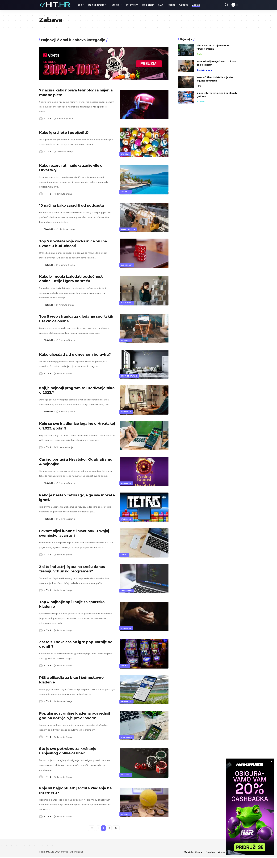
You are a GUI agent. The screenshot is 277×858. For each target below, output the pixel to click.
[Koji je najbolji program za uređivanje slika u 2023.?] (144, 400)
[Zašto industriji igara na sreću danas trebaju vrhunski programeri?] (144, 578)
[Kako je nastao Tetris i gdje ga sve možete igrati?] (144, 507)
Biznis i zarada (204, 70)
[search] (226, 4)
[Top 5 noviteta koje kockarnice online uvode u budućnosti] (144, 253)
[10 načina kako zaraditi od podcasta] (144, 217)
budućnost (126, 265)
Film (199, 86)
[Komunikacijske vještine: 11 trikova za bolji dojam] (186, 66)
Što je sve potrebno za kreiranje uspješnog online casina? (67, 750)
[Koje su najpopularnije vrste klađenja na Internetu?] (144, 802)
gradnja (125, 192)
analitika (125, 775)
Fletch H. (48, 229)
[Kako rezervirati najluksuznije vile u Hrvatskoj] (144, 180)
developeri (126, 590)
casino (124, 666)
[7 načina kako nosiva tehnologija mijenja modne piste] (144, 104)
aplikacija (126, 701)
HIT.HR (47, 118)
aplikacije (126, 412)
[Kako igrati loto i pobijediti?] (144, 142)
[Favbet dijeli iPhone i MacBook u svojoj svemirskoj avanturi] (144, 543)
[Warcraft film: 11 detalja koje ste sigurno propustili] (186, 82)
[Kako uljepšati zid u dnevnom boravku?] (144, 364)
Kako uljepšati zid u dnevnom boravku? (75, 354)
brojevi (125, 154)
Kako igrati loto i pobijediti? (64, 132)
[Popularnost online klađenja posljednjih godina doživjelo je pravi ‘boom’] (144, 725)
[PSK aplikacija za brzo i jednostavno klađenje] (144, 689)
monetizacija (128, 229)
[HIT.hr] (55, 5)
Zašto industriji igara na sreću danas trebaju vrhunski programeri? (72, 569)
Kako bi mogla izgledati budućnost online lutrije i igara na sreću (71, 278)
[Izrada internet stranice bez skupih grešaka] (186, 97)
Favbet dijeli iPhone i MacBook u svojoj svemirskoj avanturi (74, 533)
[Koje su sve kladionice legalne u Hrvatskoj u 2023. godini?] (144, 435)
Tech (199, 54)
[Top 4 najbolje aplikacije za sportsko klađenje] (144, 616)
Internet (125, 340)
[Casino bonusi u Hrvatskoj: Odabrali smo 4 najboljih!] (144, 471)
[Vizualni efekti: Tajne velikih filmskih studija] (186, 50)
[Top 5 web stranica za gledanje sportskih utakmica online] (144, 328)
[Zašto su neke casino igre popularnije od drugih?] (144, 654)
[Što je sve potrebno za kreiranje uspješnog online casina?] (144, 763)
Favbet (124, 555)
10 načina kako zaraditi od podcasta (71, 205)
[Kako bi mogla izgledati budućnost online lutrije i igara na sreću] (144, 290)
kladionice (126, 737)
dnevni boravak (129, 376)
